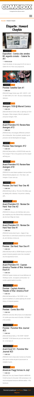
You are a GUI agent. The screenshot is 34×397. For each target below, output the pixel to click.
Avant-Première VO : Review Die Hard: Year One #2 (16, 205)
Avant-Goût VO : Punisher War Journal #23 (15, 350)
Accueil (3, 21)
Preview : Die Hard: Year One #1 (16, 246)
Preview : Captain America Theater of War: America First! (15, 289)
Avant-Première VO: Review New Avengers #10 (16, 165)
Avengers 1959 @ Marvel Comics (17, 106)
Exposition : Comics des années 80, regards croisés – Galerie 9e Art (16, 56)
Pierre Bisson (8, 61)
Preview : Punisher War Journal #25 (16, 329)
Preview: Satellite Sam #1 (13, 87)
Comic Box (7, 90)
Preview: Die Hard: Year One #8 (16, 185)
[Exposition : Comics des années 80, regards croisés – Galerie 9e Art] (17, 40)
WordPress (19, 390)
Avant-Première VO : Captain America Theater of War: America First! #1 (17, 267)
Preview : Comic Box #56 (13, 309)
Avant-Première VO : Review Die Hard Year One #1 (16, 226)
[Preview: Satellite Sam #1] (17, 76)
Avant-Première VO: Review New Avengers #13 (16, 126)
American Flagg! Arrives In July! (16, 370)
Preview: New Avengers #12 (14, 146)
